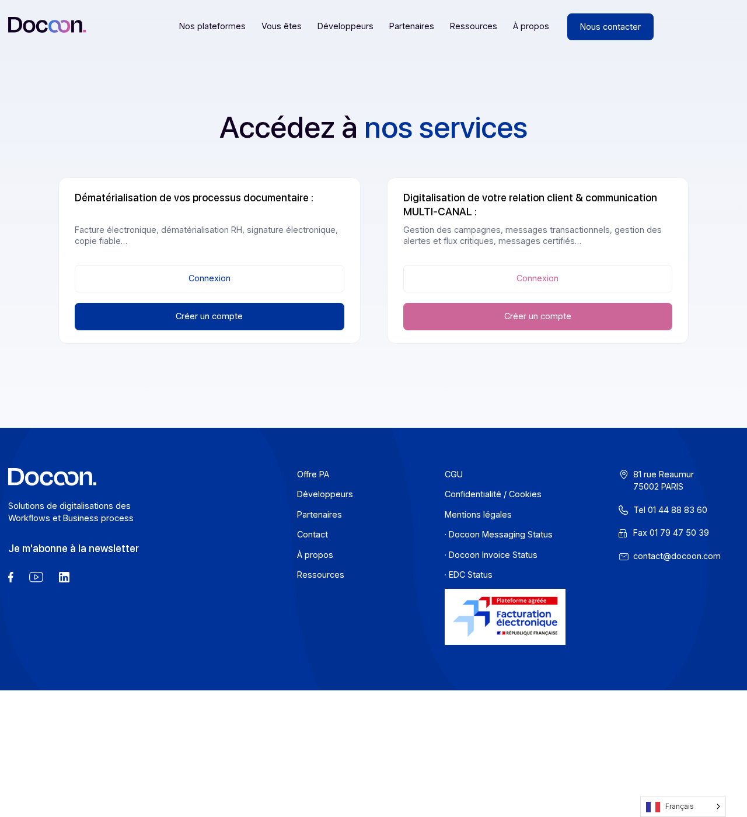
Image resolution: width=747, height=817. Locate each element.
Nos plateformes (212, 26)
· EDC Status (469, 574)
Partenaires (411, 26)
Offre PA (313, 474)
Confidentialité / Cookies (493, 494)
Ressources (473, 26)
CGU (454, 474)
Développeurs (345, 26)
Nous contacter (610, 27)
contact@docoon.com (677, 556)
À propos (531, 26)
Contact (312, 534)
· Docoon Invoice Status (491, 555)
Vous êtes (281, 26)
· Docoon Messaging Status (499, 534)
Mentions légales (478, 514)
